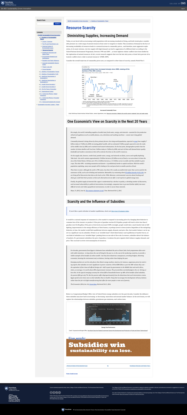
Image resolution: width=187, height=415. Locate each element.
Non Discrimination (99, 409)
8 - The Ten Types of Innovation (48, 89)
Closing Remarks (46, 69)
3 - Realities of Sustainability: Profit (49, 74)
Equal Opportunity (116, 409)
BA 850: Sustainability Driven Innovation (16, 9)
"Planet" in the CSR (47, 67)
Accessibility (108, 409)
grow (135, 141)
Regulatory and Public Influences (50, 60)
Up (107, 366)
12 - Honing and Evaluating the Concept (50, 102)
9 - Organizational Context (46, 91)
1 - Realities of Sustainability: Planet (99, 21)
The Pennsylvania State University (82, 409)
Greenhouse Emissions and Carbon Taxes (140, 366)
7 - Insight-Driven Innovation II (48, 86)
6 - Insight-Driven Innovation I (47, 84)
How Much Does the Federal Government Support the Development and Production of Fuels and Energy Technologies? (118, 330)
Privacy (92, 409)
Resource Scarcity (48, 50)
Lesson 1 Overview (47, 41)
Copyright (123, 409)
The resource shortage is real (95, 191)
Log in (183, 8)
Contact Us (131, 394)
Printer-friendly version (72, 373)
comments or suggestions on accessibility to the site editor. (137, 389)
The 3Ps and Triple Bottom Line (50, 44)
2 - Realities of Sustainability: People (49, 71)
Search (57, 23)
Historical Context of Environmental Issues (77, 366)
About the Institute (124, 394)
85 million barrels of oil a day (134, 172)
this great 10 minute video (120, 211)
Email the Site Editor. (139, 394)
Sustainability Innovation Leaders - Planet (48, 104)
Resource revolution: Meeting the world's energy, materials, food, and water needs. (127, 113)
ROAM (61, 398)
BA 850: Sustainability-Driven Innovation (78, 21)
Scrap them (93, 284)
